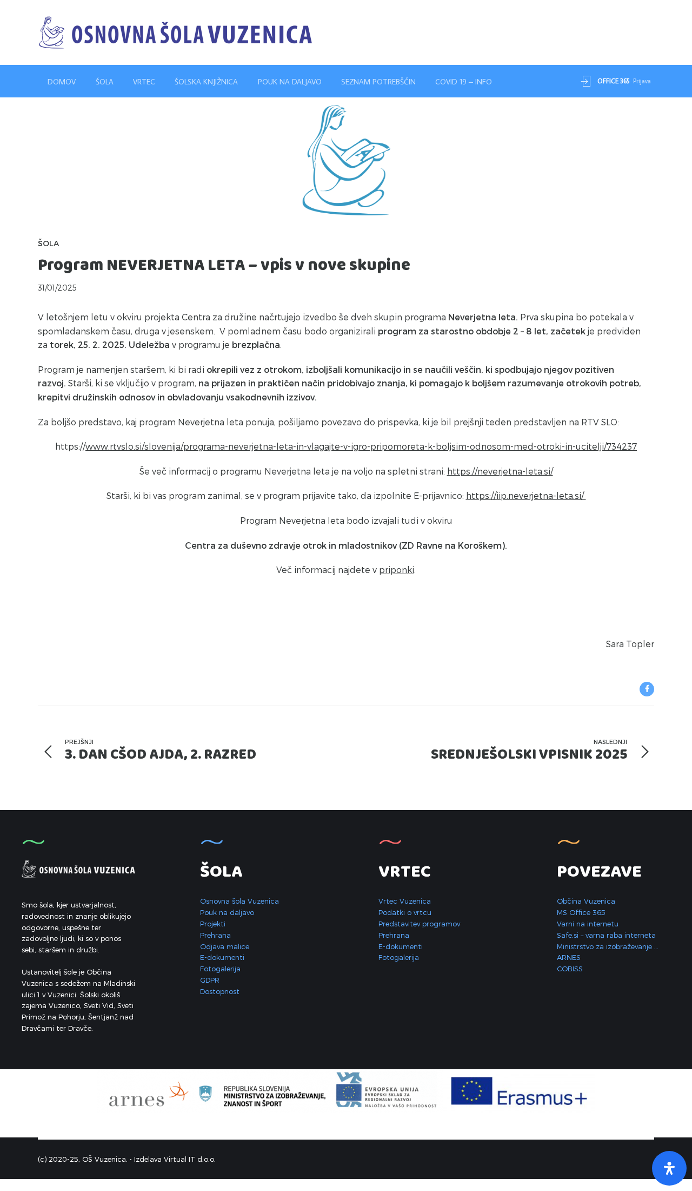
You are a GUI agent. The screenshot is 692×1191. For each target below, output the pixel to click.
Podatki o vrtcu (404, 912)
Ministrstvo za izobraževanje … (607, 946)
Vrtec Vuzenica (404, 901)
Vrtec (144, 82)
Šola (105, 82)
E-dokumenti (222, 957)
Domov (62, 82)
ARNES (569, 957)
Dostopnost (219, 991)
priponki (396, 569)
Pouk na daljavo (290, 82)
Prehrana (215, 935)
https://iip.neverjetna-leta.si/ (526, 495)
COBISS (570, 968)
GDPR (209, 980)
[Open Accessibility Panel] (669, 1168)
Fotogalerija (220, 968)
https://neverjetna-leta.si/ (500, 471)
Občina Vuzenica (586, 901)
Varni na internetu (587, 923)
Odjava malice (224, 946)
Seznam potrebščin (378, 82)
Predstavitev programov (419, 923)
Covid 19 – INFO (463, 82)
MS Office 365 (581, 912)
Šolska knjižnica (206, 82)
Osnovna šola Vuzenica (239, 901)
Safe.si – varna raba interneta (606, 935)
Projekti (212, 923)
